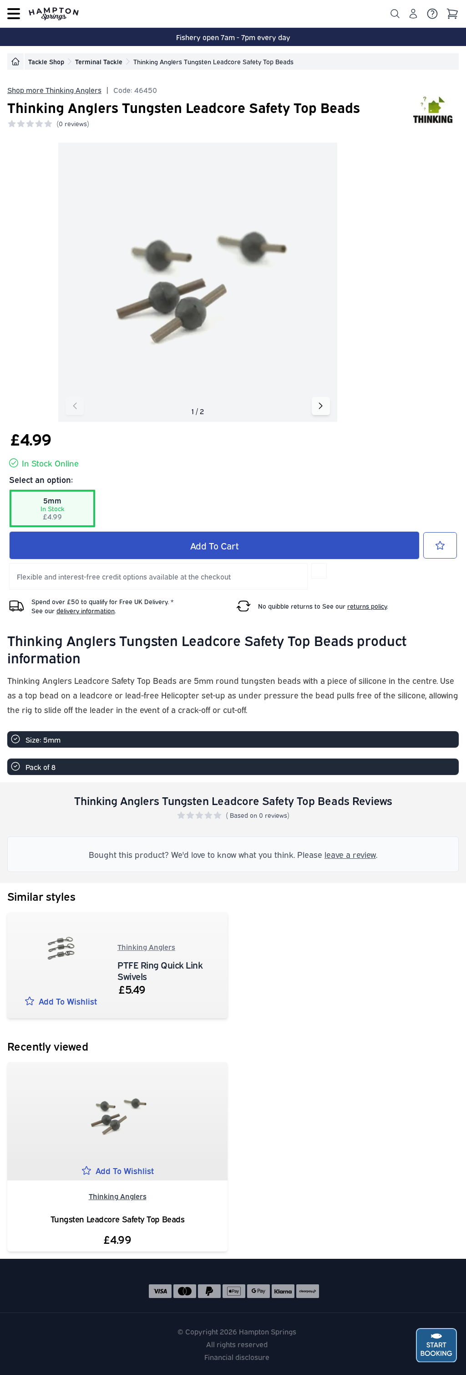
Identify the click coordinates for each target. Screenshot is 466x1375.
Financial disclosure (236, 1356)
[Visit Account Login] (413, 13)
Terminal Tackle (98, 61)
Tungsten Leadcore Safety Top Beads (118, 1219)
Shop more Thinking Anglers (54, 90)
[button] (321, 406)
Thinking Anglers (146, 947)
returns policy (367, 605)
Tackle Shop (46, 61)
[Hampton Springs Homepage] (53, 13)
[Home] (15, 61)
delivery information (85, 610)
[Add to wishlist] (440, 545)
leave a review (350, 854)
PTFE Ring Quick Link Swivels (160, 970)
